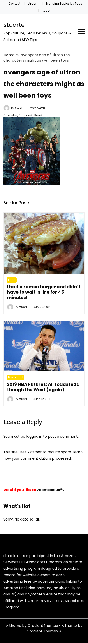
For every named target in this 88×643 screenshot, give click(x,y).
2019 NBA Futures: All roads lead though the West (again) (43, 387)
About (46, 10)
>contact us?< (50, 489)
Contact (14, 3)
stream (33, 3)
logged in (34, 436)
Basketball (15, 377)
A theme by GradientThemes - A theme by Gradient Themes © (44, 628)
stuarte (14, 25)
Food (12, 280)
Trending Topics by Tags (64, 3)
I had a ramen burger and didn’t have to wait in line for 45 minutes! (44, 292)
